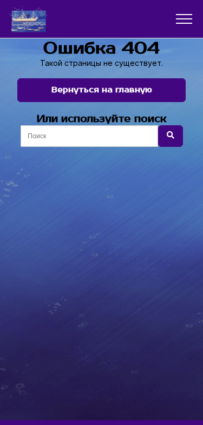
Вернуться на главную (101, 90)
